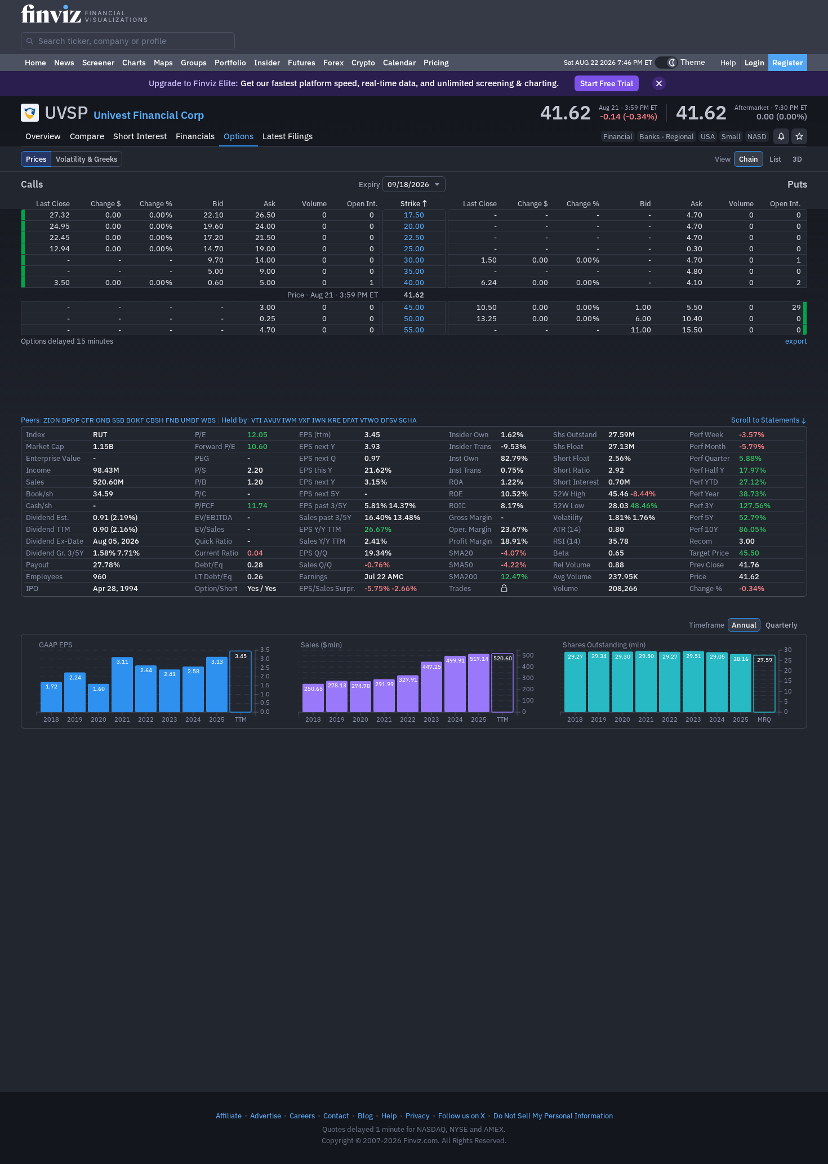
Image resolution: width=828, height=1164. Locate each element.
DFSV (389, 420)
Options (238, 136)
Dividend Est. (47, 517)
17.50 (414, 214)
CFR (87, 420)
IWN (319, 420)
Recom (700, 540)
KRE (334, 420)
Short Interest (140, 136)
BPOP (70, 420)
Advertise (265, 1115)
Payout (37, 564)
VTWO (369, 420)
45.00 (414, 307)
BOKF (135, 420)
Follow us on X (461, 1115)
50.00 (414, 318)
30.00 (414, 259)
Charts (134, 62)
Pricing (436, 62)
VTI (256, 420)
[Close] (659, 83)
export (796, 340)
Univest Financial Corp (149, 115)
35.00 (414, 271)
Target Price (709, 552)
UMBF (190, 420)
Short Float (571, 458)
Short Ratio (571, 469)
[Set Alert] (781, 136)
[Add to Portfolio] (799, 136)
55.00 (414, 329)
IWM (289, 420)
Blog (365, 1115)
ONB (103, 420)
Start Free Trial (606, 83)
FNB (172, 420)
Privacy (418, 1115)
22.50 (414, 237)
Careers (302, 1115)
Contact (336, 1115)
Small (731, 136)
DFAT (350, 420)
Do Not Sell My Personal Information (553, 1115)
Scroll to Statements (765, 419)
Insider (267, 62)
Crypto (363, 62)
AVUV (272, 420)
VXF (304, 420)
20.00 (414, 225)
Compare (87, 136)
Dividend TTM (48, 529)
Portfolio (230, 62)
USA (708, 136)
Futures (301, 62)
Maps (163, 62)
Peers (30, 419)
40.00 (414, 282)
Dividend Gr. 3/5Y (55, 552)
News (64, 62)
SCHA (408, 420)
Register (787, 62)
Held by (234, 419)
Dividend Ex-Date (54, 540)
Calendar (399, 62)
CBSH (155, 420)
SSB (118, 420)
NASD (757, 136)
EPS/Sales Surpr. (327, 588)
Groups (194, 62)
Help (727, 62)
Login (754, 62)
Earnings (313, 576)
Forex (333, 62)
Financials (195, 136)
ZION (51, 420)
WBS (208, 420)
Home (35, 62)
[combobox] (128, 41)
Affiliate (229, 1115)
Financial (618, 136)
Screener (98, 62)
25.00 (414, 248)
